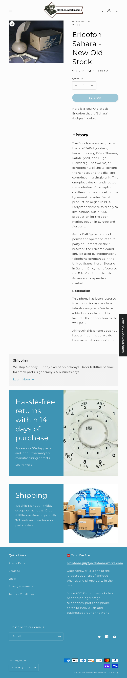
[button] (10, 10)
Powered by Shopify (108, 672)
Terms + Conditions (21, 594)
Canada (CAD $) (22, 667)
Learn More (21, 379)
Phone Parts (17, 563)
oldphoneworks (89, 672)
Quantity (77, 78)
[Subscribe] (59, 637)
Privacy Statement (21, 586)
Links (12, 578)
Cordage (14, 570)
